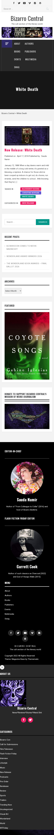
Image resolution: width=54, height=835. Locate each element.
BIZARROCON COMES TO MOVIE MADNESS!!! (22, 247)
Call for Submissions (9, 744)
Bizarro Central (27, 18)
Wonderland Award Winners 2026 (24, 256)
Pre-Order (4, 781)
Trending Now (6, 805)
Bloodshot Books (30, 189)
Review (3, 791)
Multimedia (30, 59)
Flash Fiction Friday (8, 753)
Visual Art (4, 814)
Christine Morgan (30, 193)
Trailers (3, 800)
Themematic (33, 659)
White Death (28, 197)
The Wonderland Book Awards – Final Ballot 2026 (27, 265)
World (2, 823)
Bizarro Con (5, 740)
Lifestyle (3, 763)
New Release (28, 203)
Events (17, 59)
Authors (29, 43)
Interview (4, 758)
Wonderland (5, 818)
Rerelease (4, 786)
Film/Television (6, 749)
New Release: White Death (23, 149)
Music (2, 767)
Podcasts (4, 777)
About (17, 43)
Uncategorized (6, 809)
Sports (3, 795)
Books (17, 51)
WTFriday (4, 828)
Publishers (30, 51)
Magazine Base (18, 659)
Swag (17, 67)
